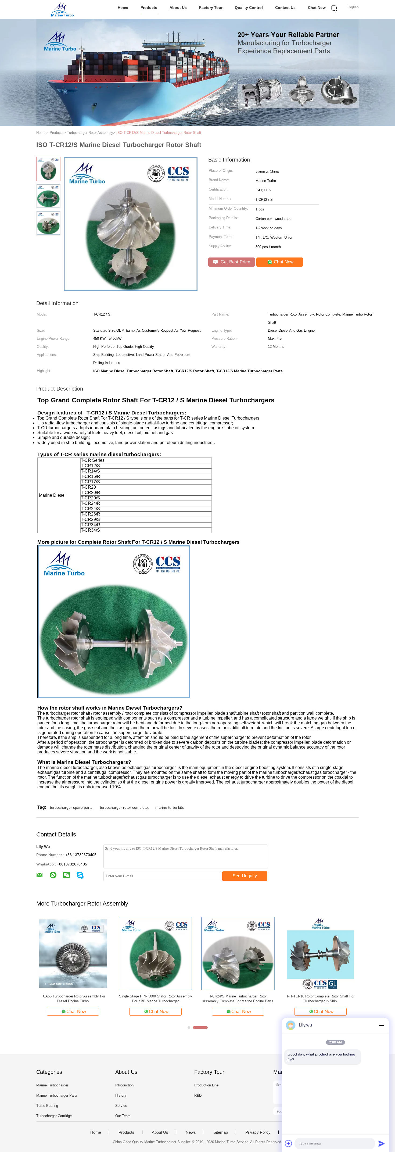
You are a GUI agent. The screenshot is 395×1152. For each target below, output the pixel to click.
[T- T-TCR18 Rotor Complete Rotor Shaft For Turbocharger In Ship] (320, 953)
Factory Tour (210, 7)
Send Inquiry (245, 876)
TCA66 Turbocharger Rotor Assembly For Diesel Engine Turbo (73, 998)
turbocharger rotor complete (124, 807)
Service (121, 1106)
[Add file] (288, 1143)
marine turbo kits (169, 807)
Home (123, 7)
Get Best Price (234, 261)
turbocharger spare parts (71, 807)
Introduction (124, 1085)
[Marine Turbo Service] (62, 9)
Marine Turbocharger (52, 1085)
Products (149, 7)
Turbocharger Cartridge (54, 1116)
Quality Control (249, 7)
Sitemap (220, 1132)
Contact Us (285, 7)
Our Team (123, 1116)
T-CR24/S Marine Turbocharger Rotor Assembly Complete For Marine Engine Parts (238, 998)
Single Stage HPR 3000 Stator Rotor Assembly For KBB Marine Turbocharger (155, 998)
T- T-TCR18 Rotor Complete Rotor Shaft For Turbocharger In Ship (320, 998)
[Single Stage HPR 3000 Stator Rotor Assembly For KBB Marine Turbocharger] (155, 953)
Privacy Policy (258, 1132)
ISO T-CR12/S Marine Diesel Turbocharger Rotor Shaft (158, 133)
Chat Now (317, 7)
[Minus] (381, 1025)
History (120, 1095)
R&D (198, 1095)
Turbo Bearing (47, 1106)
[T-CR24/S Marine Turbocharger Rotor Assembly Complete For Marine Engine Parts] (238, 953)
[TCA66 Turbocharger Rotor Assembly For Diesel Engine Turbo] (73, 953)
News (191, 1132)
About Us (178, 7)
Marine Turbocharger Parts (57, 1095)
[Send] (381, 1143)
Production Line (206, 1085)
